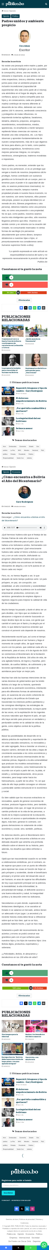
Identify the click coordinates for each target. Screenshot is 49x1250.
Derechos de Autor (12, 1219)
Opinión (12, 11)
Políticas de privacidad (26, 1219)
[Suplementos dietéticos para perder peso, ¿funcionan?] (36, 360)
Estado (31, 446)
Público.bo (11, 1234)
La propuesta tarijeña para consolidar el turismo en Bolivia (11, 370)
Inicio (5, 11)
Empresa (13, 1238)
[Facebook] (21, 308)
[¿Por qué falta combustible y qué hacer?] (8, 411)
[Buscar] (46, 4)
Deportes (37, 1241)
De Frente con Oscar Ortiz (19, 1241)
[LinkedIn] (30, 308)
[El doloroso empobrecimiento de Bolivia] (8, 401)
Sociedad (35, 1238)
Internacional (24, 1238)
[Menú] (3, 4)
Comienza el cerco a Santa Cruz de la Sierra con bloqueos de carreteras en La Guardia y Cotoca (12, 343)
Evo (38, 446)
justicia (5, 450)
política (5, 454)
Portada (13, 454)
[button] (44, 1245)
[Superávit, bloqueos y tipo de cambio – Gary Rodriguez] (8, 391)
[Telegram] (39, 308)
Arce (4, 446)
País (42, 450)
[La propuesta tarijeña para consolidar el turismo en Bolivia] (13, 360)
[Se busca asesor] (8, 431)
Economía (23, 446)
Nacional (35, 450)
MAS (19, 450)
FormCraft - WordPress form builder (16, 1200)
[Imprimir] (43, 308)
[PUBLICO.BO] (15, 4)
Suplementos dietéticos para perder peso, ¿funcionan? (35, 370)
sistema (29, 458)
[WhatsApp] (34, 308)
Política (15, 16)
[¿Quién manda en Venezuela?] (36, 331)
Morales (26, 450)
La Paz (12, 450)
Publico (31, 454)
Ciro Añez (24, 46)
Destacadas (24, 300)
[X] (25, 308)
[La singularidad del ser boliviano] (8, 421)
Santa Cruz (20, 458)
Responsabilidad (8, 458)
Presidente (22, 454)
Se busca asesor (24, 428)
